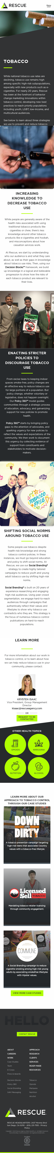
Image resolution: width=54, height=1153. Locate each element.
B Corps (10, 1070)
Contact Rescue (27, 1034)
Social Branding (14, 1088)
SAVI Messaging (14, 1092)
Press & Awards (14, 1074)
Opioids (32, 1084)
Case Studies (12, 1062)
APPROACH (34, 1050)
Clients (33, 1058)
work (10, 1058)
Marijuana (33, 1088)
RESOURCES (35, 1070)
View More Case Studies (27, 993)
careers (11, 1054)
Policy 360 (12, 1084)
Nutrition (33, 1092)
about (10, 1050)
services (33, 1062)
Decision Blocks (14, 1080)
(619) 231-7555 (32, 1125)
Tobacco (33, 1080)
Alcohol (32, 1096)
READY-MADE (35, 1066)
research (34, 1054)
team (9, 1066)
